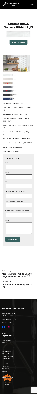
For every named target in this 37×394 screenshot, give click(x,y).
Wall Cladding (6, 369)
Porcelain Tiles (6, 351)
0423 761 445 (6, 342)
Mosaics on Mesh (7, 356)
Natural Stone (6, 364)
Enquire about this (18, 42)
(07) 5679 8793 (7, 336)
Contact (4, 371)
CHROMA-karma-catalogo (11, 151)
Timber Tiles (6, 366)
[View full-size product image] (18, 34)
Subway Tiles (6, 354)
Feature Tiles (6, 359)
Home (4, 349)
